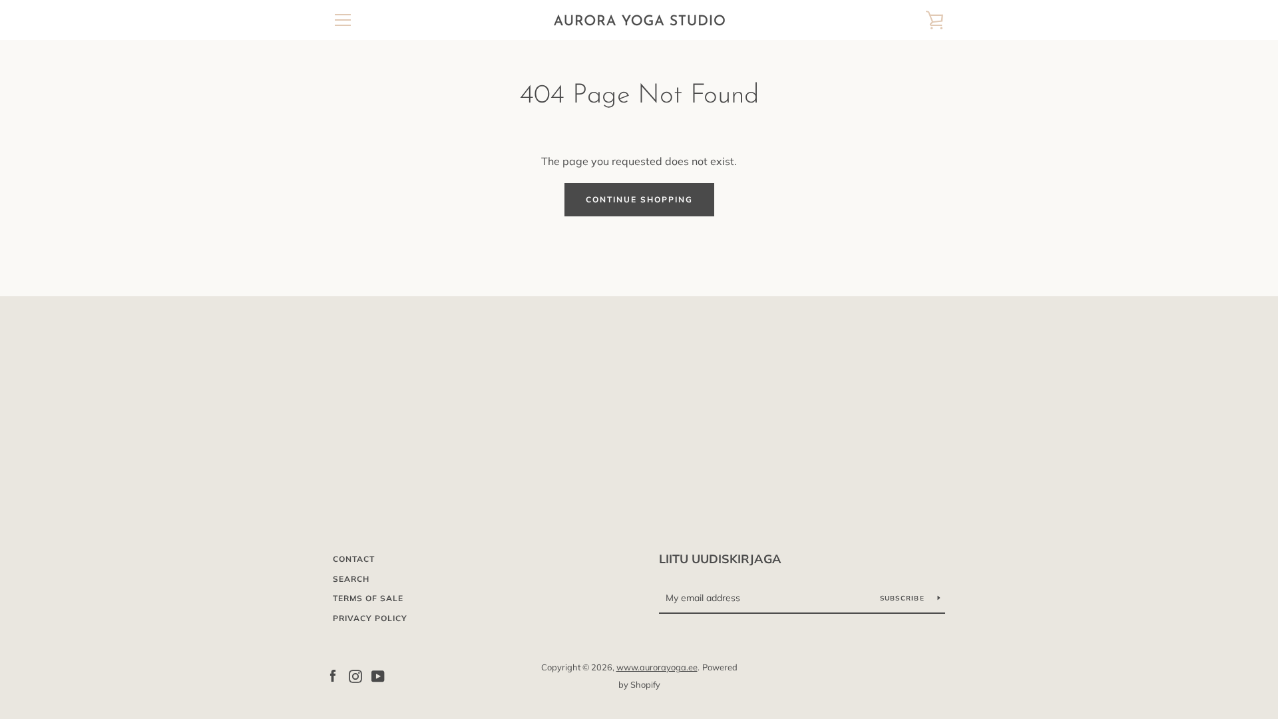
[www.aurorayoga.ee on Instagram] (355, 675)
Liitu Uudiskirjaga (720, 559)
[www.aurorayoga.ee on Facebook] (332, 675)
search (351, 579)
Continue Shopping (639, 199)
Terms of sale (368, 598)
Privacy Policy (370, 618)
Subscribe (904, 598)
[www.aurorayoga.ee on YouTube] (378, 675)
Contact (354, 559)
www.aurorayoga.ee (657, 667)
